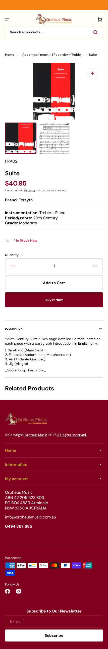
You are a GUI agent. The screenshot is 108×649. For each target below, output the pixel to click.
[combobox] (54, 32)
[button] (7, 19)
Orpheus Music (36, 435)
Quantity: (12, 255)
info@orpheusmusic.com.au (30, 517)
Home (9, 55)
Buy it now (54, 300)
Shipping (29, 190)
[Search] (96, 32)
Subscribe (54, 635)
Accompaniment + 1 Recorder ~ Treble (51, 55)
